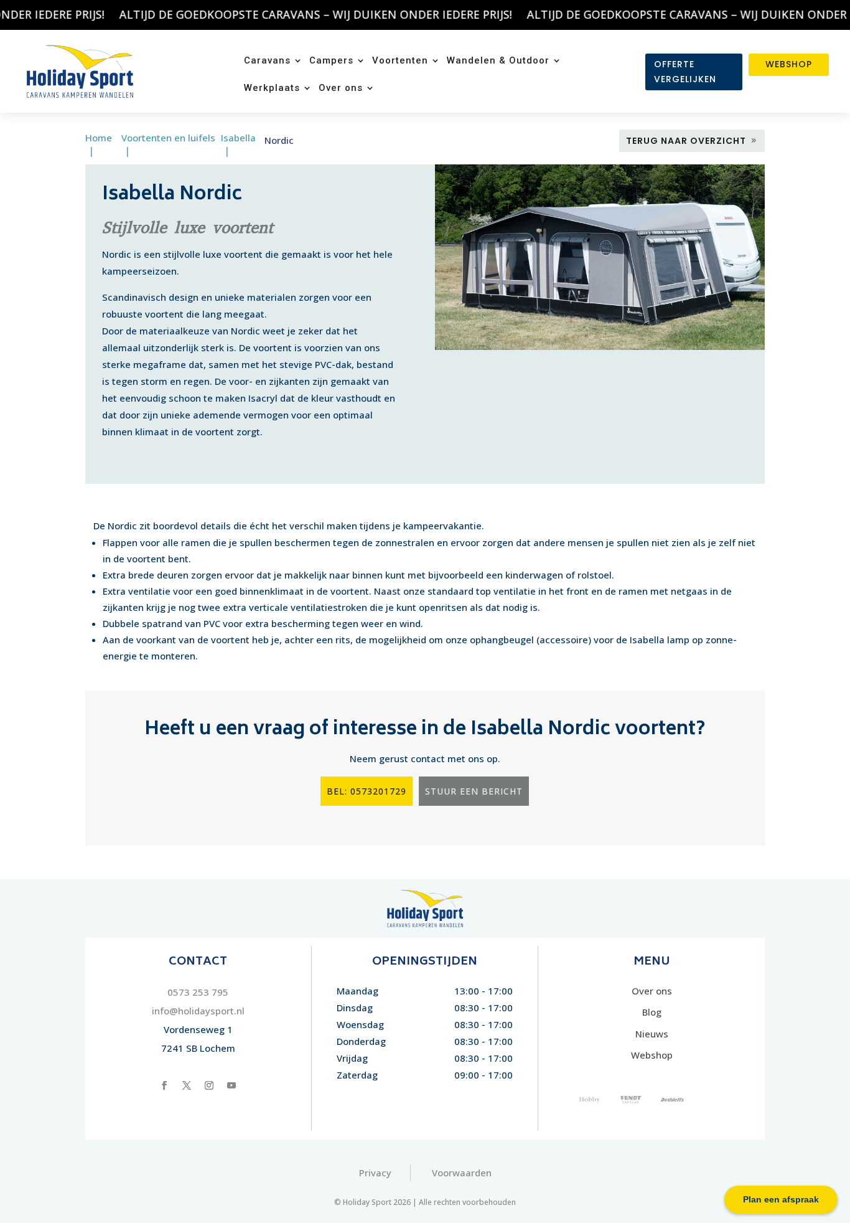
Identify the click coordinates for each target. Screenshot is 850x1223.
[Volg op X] (186, 1085)
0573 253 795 (197, 992)
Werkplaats (272, 88)
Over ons (341, 88)
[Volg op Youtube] (231, 1085)
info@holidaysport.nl (198, 1010)
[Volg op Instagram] (209, 1085)
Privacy (375, 1172)
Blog (651, 1012)
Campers (331, 61)
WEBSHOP (788, 64)
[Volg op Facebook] (164, 1085)
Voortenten (400, 61)
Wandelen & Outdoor (498, 61)
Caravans (267, 61)
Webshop (652, 1055)
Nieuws (651, 1033)
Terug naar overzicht (686, 141)
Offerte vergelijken (685, 71)
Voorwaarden (462, 1172)
